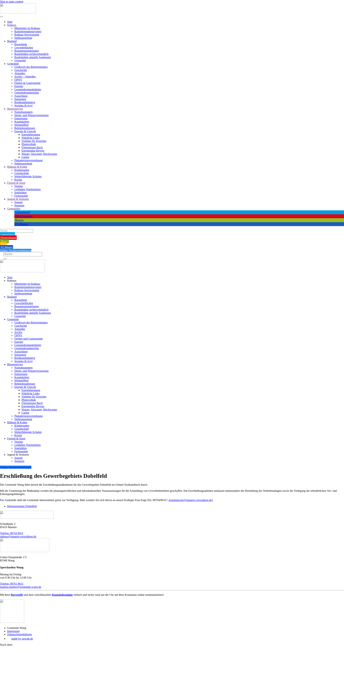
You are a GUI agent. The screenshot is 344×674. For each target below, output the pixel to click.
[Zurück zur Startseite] (18, 12)
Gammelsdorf (22, 212)
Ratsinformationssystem (27, 31)
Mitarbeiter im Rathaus (27, 28)
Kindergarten (21, 169)
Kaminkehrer (21, 121)
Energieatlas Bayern (33, 150)
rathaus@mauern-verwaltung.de (18, 536)
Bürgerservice (15, 108)
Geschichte (20, 70)
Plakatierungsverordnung (28, 160)
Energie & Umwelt (25, 131)
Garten (25, 157)
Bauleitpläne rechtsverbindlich (31, 53)
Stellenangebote (23, 37)
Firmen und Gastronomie (28, 338)
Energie (18, 86)
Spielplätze (20, 192)
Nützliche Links (31, 137)
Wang (3, 244)
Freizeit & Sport (16, 182)
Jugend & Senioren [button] (18, 454)
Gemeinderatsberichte (26, 92)
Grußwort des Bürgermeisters (31, 66)
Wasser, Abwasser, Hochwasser (39, 153)
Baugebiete (20, 44)
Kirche (18, 179)
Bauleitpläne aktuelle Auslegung (32, 57)
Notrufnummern (23, 111)
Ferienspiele (21, 195)
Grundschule (21, 173)
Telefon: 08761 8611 (11, 583)
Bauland (12, 41)
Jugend (18, 202)
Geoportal (20, 60)
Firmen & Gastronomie (27, 82)
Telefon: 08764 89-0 (11, 533)
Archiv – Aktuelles (25, 76)
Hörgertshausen (23, 216)
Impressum (13, 631)
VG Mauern (21, 224)
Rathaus (11, 24)
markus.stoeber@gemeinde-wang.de (20, 586)
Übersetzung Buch (32, 147)
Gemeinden (13, 208)
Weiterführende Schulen (28, 176)
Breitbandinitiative (24, 102)
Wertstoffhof (21, 124)
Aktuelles (19, 73)
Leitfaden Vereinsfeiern (27, 189)
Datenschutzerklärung (19, 634)
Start (9, 21)
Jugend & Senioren (18, 198)
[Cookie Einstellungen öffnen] (27, 672)
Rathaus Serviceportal (26, 34)
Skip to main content (11, 1)
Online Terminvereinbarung (15, 250)
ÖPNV (18, 79)
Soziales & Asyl (23, 105)
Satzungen (20, 99)
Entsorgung (20, 118)
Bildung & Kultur (17, 166)
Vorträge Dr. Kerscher (34, 140)
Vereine (18, 186)
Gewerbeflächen (23, 47)
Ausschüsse (21, 95)
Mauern (19, 220)
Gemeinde (13, 63)
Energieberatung (31, 134)
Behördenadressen (24, 128)
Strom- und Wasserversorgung (31, 115)
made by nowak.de (22, 638)
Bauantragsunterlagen (26, 50)
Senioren (19, 205)
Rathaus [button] (11, 280)
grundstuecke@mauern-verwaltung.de (190, 500)
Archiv (18, 332)
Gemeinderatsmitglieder (27, 89)
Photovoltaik (29, 144)
